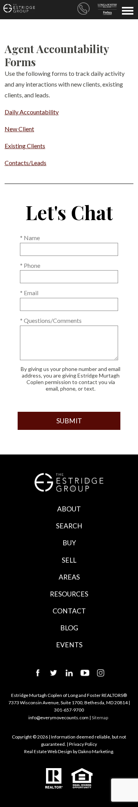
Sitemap (100, 717)
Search (69, 526)
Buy (69, 543)
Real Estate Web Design (48, 751)
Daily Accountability (32, 111)
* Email (29, 292)
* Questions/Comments (51, 320)
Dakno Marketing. (96, 751)
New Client (19, 128)
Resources (69, 594)
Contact (69, 611)
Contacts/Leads (25, 162)
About (69, 509)
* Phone (30, 265)
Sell (69, 560)
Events (69, 645)
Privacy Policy (83, 744)
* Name (30, 237)
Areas (69, 577)
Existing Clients (25, 145)
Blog (69, 628)
